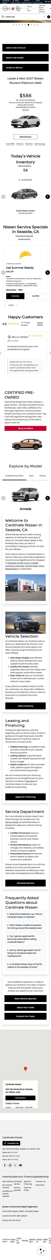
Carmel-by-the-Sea (14, 567)
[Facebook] (4, 1166)
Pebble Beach (11, 570)
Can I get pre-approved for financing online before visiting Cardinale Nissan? (22, 940)
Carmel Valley (31, 567)
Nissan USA (45, 1241)
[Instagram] (10, 1166)
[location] (45, 2)
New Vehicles (7, 1182)
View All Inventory (24, 167)
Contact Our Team (25, 1017)
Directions (40, 1186)
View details (25, 138)
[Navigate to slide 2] (16, 24)
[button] (25, 1070)
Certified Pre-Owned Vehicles (8, 1194)
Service (18, 1177)
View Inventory (25, 707)
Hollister (34, 564)
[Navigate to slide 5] (25, 24)
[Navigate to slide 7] (31, 24)
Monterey (12, 564)
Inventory (8, 1177)
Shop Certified (25, 429)
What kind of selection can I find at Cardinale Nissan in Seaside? (24, 916)
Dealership (42, 1177)
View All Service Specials (24, 237)
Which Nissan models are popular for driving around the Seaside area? (24, 927)
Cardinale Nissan (5, 1241)
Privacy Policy (12, 1241)
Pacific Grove (23, 564)
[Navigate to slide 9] (37, 24)
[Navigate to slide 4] (22, 24)
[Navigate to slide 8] (34, 24)
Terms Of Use (18, 1241)
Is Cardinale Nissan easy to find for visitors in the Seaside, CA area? (24, 966)
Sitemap (25, 1241)
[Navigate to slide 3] (19, 24)
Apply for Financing (25, 798)
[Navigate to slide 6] (28, 25)
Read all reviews (40, 325)
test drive (30, 782)
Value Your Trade (25, 1008)
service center (12, 823)
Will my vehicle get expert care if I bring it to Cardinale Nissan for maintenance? (24, 954)
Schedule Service (24, 240)
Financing (30, 1177)
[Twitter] (15, 1166)
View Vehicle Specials (25, 999)
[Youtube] (20, 1166)
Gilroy (41, 567)
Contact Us (13, 1144)
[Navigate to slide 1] (13, 24)
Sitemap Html (32, 1241)
